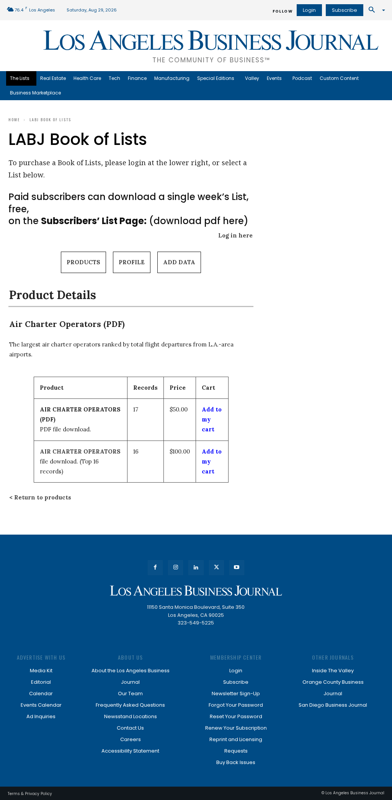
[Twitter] (216, 567)
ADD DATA (179, 262)
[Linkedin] (195, 567)
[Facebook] (155, 567)
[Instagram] (175, 567)
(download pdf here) (144, 221)
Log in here (235, 235)
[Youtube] (236, 567)
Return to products (42, 497)
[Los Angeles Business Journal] (196, 590)
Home (14, 119)
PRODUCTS (83, 262)
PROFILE (132, 262)
